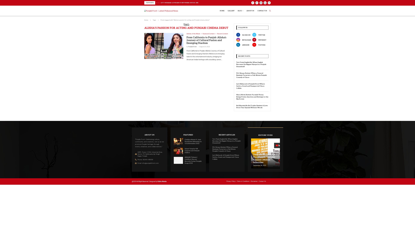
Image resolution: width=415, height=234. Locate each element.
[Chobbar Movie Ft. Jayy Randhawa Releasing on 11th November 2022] (178, 141)
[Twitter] (256, 2)
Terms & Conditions (243, 181)
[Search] (270, 11)
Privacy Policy (230, 181)
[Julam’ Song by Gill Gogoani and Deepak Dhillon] (178, 150)
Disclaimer (254, 181)
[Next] (159, 3)
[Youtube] (269, 2)
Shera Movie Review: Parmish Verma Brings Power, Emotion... (184, 3)
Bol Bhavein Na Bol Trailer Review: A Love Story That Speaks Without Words (252, 107)
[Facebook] (252, 2)
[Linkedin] (265, 2)
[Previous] (157, 3)
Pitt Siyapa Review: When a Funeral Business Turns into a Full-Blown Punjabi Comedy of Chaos (251, 75)
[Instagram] (261, 2)
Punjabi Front (192, 46)
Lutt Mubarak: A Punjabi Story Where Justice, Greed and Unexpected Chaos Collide (250, 86)
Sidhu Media (162, 181)
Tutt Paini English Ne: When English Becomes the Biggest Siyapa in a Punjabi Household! (251, 64)
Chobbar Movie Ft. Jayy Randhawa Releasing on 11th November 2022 (193, 141)
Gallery (231, 11)
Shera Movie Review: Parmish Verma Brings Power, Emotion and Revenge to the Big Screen (252, 97)
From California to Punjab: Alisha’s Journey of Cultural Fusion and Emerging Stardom (206, 40)
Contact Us (262, 11)
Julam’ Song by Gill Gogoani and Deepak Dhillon (192, 151)
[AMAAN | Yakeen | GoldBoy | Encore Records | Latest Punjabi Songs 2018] (178, 160)
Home (222, 11)
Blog (240, 11)
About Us (250, 11)
